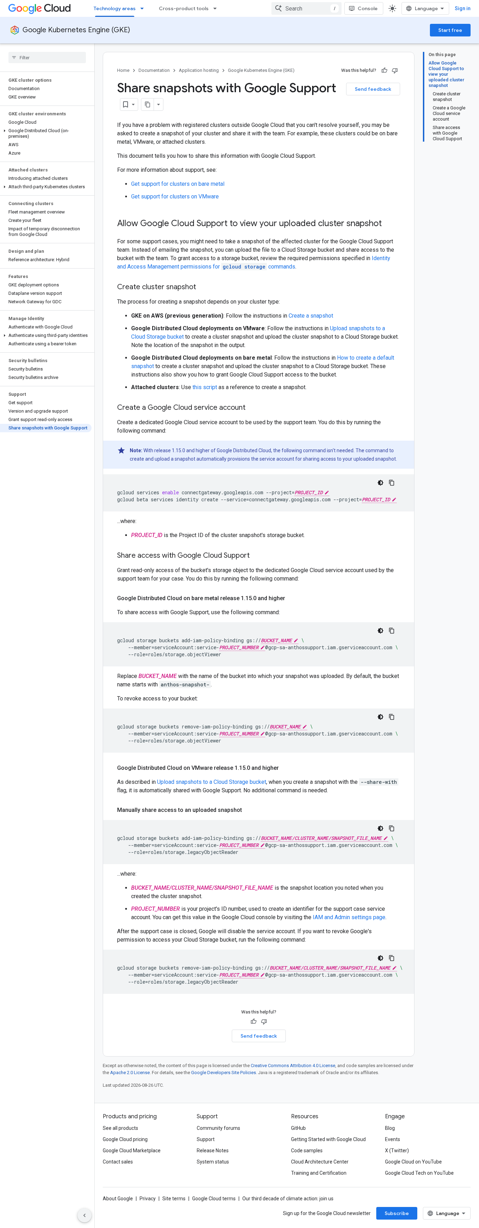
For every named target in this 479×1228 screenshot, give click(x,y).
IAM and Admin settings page (349, 917)
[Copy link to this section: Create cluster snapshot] (203, 287)
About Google (118, 1198)
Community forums (218, 1128)
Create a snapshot (311, 315)
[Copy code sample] (391, 482)
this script (205, 387)
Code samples (307, 1150)
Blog (390, 1128)
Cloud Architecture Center (320, 1162)
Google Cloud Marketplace (132, 1150)
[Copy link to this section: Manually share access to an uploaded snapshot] (249, 810)
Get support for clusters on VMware (175, 196)
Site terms (173, 1198)
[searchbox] (47, 57)
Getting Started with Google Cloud (328, 1139)
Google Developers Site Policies (223, 1072)
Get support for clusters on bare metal (177, 184)
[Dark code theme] (380, 482)
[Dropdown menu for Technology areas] (144, 8)
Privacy (148, 1198)
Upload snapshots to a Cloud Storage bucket (211, 782)
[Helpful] (384, 70)
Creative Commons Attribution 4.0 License (293, 1065)
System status (213, 1162)
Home (123, 70)
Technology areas (115, 8)
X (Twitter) (397, 1150)
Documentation (154, 70)
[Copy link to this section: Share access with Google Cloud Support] (257, 556)
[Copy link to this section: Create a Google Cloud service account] (252, 408)
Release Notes (213, 1150)
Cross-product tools (184, 8)
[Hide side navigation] (84, 1215)
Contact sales (118, 1162)
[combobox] (306, 8)
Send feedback (373, 89)
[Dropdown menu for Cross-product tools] (217, 8)
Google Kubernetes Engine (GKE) (76, 30)
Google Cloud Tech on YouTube (419, 1173)
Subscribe (397, 1213)
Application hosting (199, 70)
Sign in (463, 8)
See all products (120, 1128)
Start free (450, 30)
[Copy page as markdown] (147, 104)
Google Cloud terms (214, 1198)
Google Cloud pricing (125, 1139)
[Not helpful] (395, 70)
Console (368, 8)
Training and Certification (318, 1173)
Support (206, 1139)
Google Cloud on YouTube (413, 1162)
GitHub (298, 1128)
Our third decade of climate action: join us (287, 1198)
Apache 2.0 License (130, 1072)
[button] (46, 134)
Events (392, 1139)
